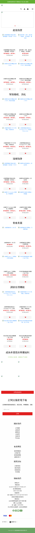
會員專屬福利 (17, 451)
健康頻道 (17, 432)
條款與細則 (17, 468)
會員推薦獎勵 (17, 455)
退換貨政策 (17, 470)
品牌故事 (17, 430)
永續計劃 (17, 436)
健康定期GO (17, 457)
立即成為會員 (17, 392)
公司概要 (17, 428)
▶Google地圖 (17, 503)
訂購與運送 (17, 466)
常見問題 (17, 472)
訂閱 (17, 413)
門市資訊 (17, 438)
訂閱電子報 (17, 453)
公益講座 (17, 434)
